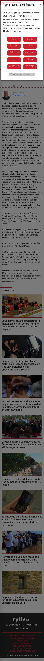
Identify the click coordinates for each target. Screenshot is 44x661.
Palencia (14, 52)
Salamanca (30, 52)
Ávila (14, 38)
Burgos (14, 45)
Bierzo (30, 38)
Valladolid (14, 65)
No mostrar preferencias (22, 74)
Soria (30, 59)
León (30, 45)
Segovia (14, 59)
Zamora (30, 65)
